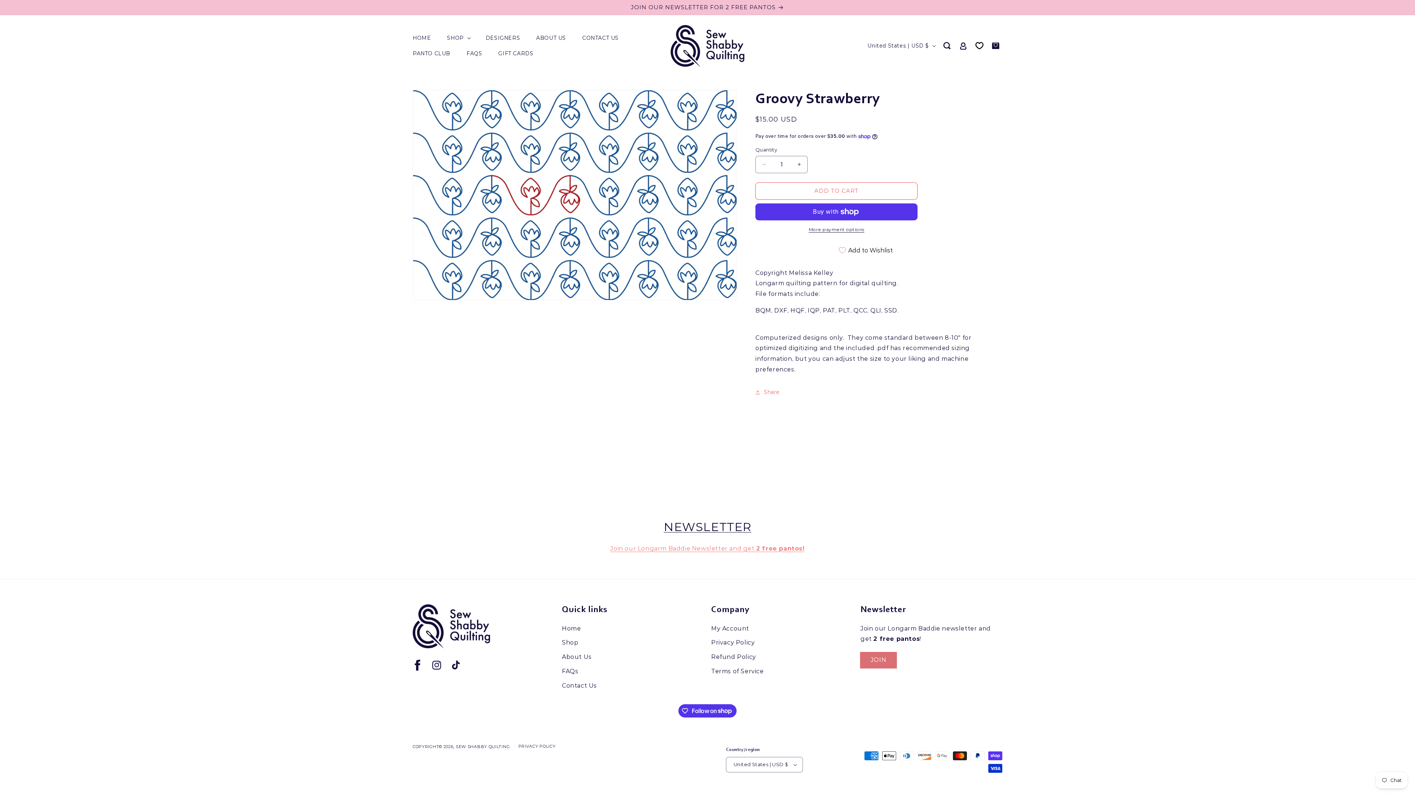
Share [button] (772, 392)
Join (878, 659)
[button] (458, 38)
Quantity (766, 150)
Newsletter (707, 527)
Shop (570, 642)
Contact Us (579, 685)
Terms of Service (737, 671)
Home (571, 628)
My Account (730, 628)
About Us (577, 656)
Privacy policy (537, 746)
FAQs (570, 671)
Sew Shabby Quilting (483, 746)
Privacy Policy (733, 642)
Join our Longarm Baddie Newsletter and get (707, 548)
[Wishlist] (979, 46)
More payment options (836, 229)
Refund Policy (733, 656)
